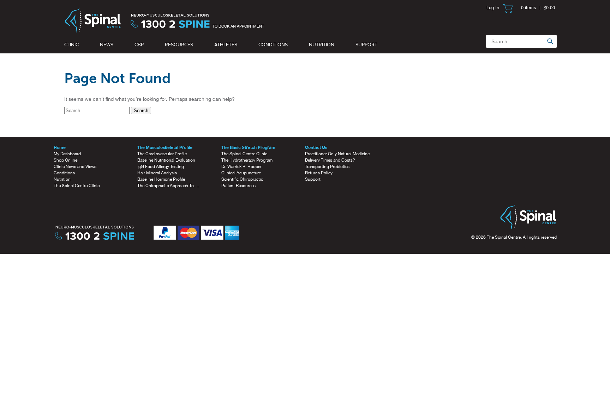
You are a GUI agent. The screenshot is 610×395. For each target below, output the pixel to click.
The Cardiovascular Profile (162, 153)
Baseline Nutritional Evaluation (166, 160)
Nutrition (321, 45)
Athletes (225, 45)
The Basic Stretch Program (248, 147)
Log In (492, 7)
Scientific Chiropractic (242, 179)
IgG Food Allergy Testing (160, 166)
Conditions (273, 45)
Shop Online (65, 160)
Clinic (71, 45)
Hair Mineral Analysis (157, 172)
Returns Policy (319, 172)
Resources (179, 45)
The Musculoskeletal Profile (164, 147)
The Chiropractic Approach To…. (168, 185)
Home (60, 147)
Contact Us (316, 147)
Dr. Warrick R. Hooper (241, 166)
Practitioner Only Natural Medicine (337, 153)
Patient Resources (238, 185)
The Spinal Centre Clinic (77, 185)
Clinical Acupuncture (241, 172)
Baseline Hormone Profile (161, 179)
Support (366, 45)
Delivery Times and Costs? (330, 160)
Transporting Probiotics (327, 166)
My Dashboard (67, 153)
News (106, 45)
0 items (528, 7)
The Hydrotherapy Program (247, 160)
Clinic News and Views (75, 166)
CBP (139, 45)
